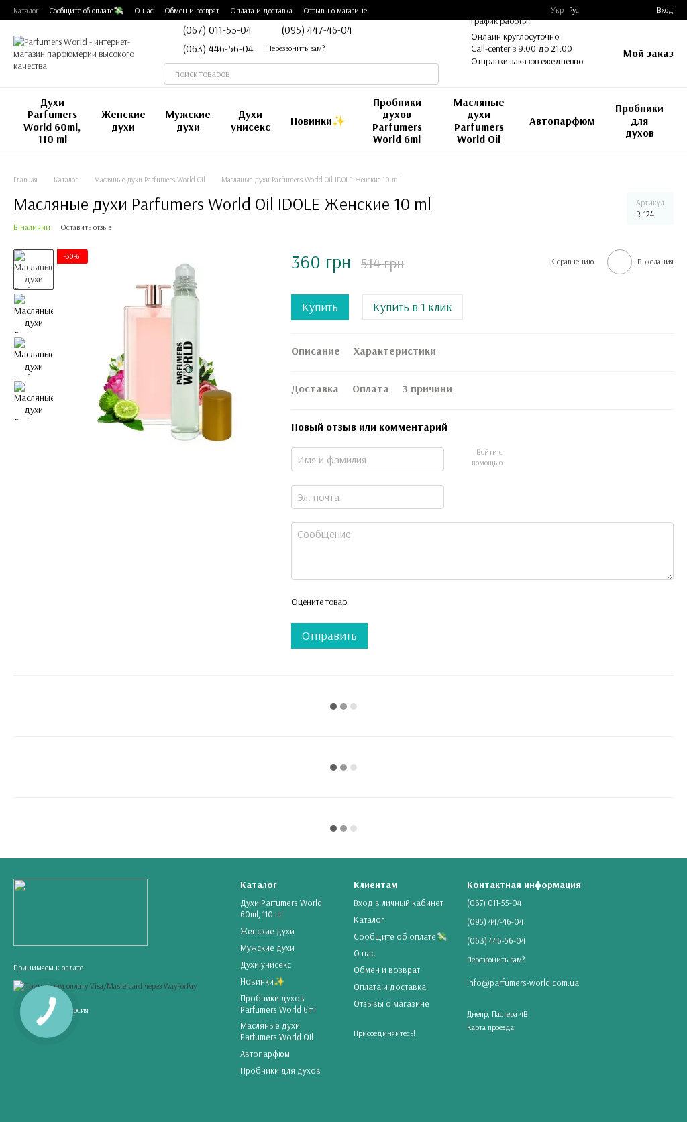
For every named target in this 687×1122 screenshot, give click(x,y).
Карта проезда (490, 1027)
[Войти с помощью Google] (538, 457)
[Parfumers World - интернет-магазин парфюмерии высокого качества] (80, 911)
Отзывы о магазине (335, 10)
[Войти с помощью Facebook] (517, 457)
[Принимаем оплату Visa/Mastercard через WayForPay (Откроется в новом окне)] (105, 985)
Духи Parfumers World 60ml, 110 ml (52, 120)
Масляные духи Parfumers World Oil (479, 120)
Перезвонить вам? (296, 48)
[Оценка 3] (411, 602)
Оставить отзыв (85, 227)
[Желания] (597, 10)
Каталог (25, 10)
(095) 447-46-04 (316, 29)
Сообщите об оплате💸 (86, 10)
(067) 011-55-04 (217, 29)
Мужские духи (188, 120)
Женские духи (123, 120)
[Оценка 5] (454, 602)
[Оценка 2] (390, 602)
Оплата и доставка (261, 10)
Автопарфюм (562, 120)
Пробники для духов (639, 120)
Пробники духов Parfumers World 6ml (397, 120)
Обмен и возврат (191, 10)
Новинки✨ (318, 120)
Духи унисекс (250, 120)
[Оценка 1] (368, 602)
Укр (557, 10)
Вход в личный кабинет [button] (398, 902)
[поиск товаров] (428, 74)
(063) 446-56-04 (218, 48)
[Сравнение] (622, 10)
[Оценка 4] (432, 602)
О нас (144, 10)
